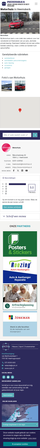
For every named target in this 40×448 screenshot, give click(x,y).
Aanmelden (8, 395)
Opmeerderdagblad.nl (16, 2)
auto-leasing (9, 63)
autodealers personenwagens (15, 60)
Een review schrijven (12, 207)
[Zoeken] (35, 135)
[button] (20, 110)
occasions (8, 65)
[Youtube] (8, 377)
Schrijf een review (16, 216)
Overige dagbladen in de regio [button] (14, 425)
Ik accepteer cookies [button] (20, 444)
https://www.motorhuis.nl (22, 167)
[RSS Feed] (12, 377)
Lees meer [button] (32, 438)
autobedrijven (9, 58)
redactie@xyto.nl (11, 365)
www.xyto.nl (9, 368)
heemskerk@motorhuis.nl (22, 164)
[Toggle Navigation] (36, 3)
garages (7, 68)
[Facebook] (4, 377)
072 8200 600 (10, 362)
